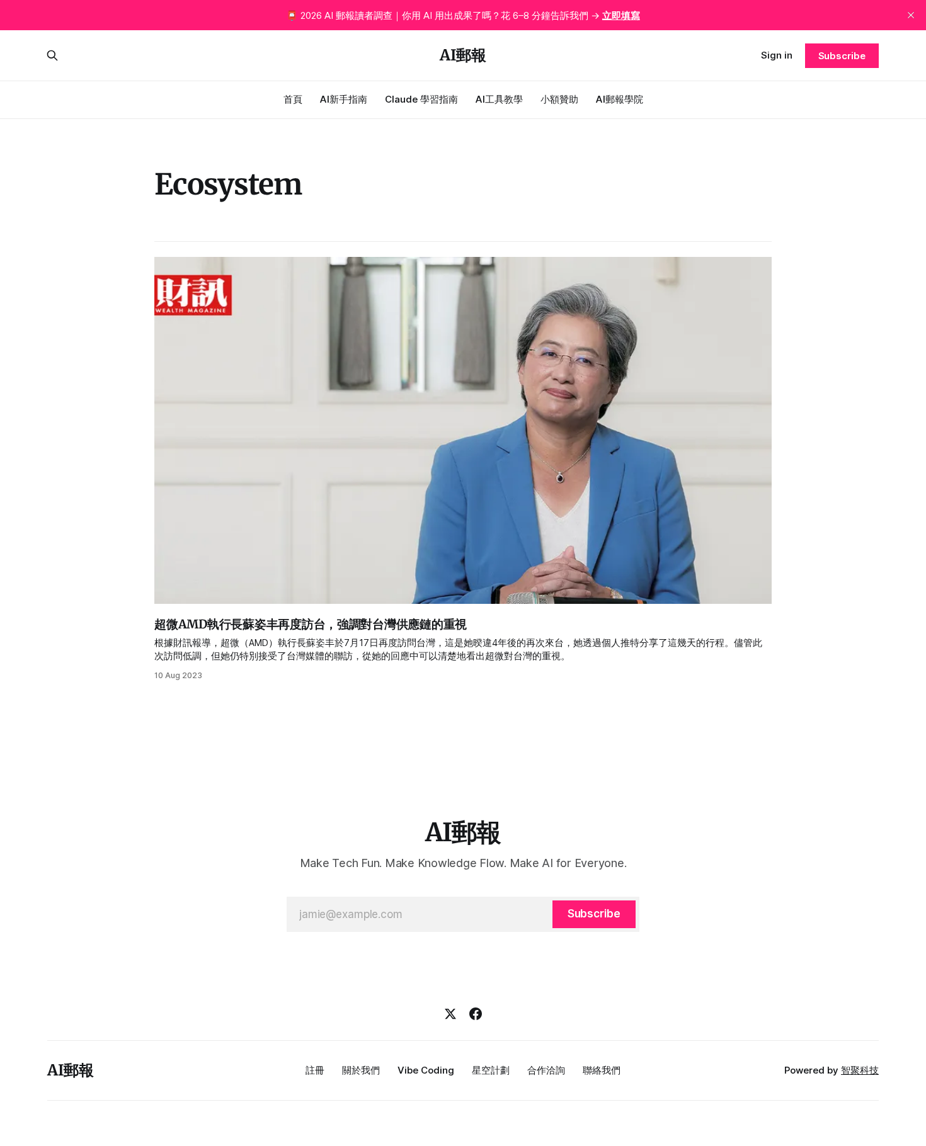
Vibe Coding (425, 1070)
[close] (911, 15)
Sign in (776, 55)
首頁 (292, 99)
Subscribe (842, 56)
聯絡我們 (601, 1070)
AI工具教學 (499, 99)
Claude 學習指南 (421, 99)
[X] (450, 1013)
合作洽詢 (546, 1070)
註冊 (315, 1070)
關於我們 (361, 1070)
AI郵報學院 (619, 99)
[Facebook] (475, 1013)
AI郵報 (463, 55)
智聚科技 (860, 1070)
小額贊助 (559, 99)
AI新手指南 (343, 99)
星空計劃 (491, 1070)
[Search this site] (52, 55)
